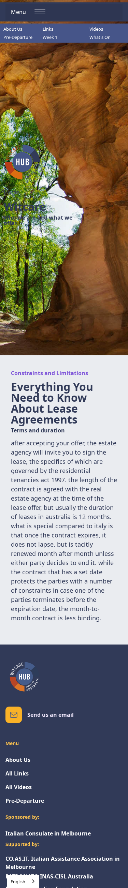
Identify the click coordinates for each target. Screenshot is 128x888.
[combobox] (23, 881)
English (18, 881)
